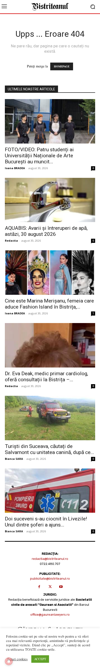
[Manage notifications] (9, 661)
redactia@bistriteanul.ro (50, 559)
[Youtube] (61, 587)
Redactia (11, 240)
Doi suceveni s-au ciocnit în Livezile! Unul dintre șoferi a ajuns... (46, 522)
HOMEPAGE (61, 66)
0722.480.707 (50, 564)
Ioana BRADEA (15, 168)
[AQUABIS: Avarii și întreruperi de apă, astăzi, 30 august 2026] (50, 200)
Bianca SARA (14, 459)
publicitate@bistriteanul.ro (50, 578)
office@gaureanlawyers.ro (50, 614)
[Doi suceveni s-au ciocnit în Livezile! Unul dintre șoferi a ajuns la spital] (50, 490)
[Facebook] (39, 587)
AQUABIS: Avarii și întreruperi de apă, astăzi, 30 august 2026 (46, 231)
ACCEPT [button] (40, 659)
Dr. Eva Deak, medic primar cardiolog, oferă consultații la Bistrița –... (46, 376)
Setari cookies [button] (17, 659)
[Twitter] (50, 587)
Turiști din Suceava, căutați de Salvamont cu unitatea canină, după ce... (49, 449)
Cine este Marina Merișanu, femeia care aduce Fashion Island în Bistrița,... (49, 304)
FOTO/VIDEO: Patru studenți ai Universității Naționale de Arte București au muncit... (39, 156)
